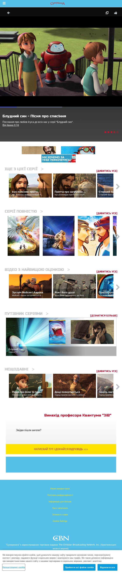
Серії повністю (24, 211)
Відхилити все (107, 567)
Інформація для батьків (60, 501)
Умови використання (60, 488)
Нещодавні (19, 369)
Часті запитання (60, 507)
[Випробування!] (60, 236)
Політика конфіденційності (60, 494)
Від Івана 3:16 (11, 125)
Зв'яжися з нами (60, 514)
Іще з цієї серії (24, 169)
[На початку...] (25, 236)
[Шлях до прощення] (95, 236)
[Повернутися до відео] (7, 13)
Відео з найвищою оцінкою (37, 270)
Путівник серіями (26, 314)
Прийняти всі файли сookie (79, 567)
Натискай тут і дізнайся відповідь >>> (61, 449)
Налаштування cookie (14, 567)
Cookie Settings (60, 520)
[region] (61, 562)
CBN (61, 539)
